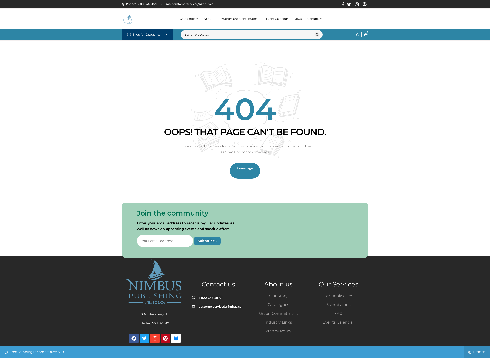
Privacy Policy (278, 331)
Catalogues (278, 304)
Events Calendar (338, 322)
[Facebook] (134, 338)
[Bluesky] (176, 338)
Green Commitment (278, 313)
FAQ (338, 313)
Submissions (338, 304)
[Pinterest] (165, 338)
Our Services (338, 284)
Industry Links (278, 322)
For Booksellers (338, 296)
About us (278, 284)
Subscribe (207, 241)
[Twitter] (144, 338)
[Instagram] (155, 338)
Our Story (278, 296)
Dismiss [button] (479, 352)
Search (317, 34)
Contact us (218, 284)
